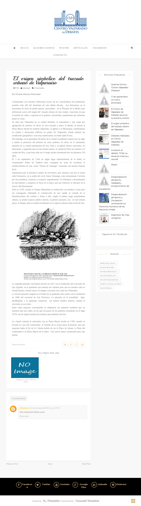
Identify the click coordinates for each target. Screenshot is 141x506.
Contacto (60, 55)
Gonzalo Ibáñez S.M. (108, 275)
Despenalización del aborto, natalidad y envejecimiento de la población (114, 183)
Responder (24, 416)
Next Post (86, 464)
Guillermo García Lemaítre (110, 284)
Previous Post (12, 464)
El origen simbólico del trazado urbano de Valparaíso (120, 126)
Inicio (24, 48)
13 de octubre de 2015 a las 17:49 (44, 408)
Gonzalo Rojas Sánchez (109, 280)
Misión (64, 48)
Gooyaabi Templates (87, 501)
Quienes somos (44, 48)
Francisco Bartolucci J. (108, 271)
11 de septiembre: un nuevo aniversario (119, 99)
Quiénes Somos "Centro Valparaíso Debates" (119, 87)
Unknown (24, 408)
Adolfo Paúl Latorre (107, 263)
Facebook (100, 48)
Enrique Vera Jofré (107, 267)
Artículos (81, 48)
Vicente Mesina (106, 288)
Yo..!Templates (51, 501)
